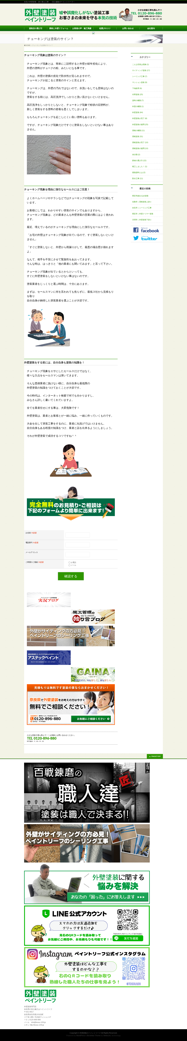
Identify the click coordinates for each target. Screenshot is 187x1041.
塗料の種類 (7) (138, 100)
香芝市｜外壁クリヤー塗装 (142, 214)
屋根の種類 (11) (138, 130)
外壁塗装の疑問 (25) (140, 125)
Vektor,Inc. (107, 1036)
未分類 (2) (136, 155)
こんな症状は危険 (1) (140, 64)
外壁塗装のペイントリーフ (90, 1033)
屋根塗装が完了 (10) (140, 142)
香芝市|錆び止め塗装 (140, 196)
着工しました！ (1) (139, 167)
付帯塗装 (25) (137, 94)
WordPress (80, 1036)
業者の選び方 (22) (139, 161)
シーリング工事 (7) (139, 76)
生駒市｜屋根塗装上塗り (141, 202)
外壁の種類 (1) (138, 106)
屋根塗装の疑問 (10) (140, 148)
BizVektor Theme (94, 1036)
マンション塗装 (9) (139, 82)
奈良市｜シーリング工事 (141, 208)
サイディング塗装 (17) (141, 70)
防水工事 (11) (137, 178)
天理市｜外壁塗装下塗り (141, 220)
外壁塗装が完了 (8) (139, 118)
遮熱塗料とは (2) (138, 172)
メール (73, 565)
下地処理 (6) (137, 88)
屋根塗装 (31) (137, 136)
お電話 (73, 562)
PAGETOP (156, 756)
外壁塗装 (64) (137, 112)
